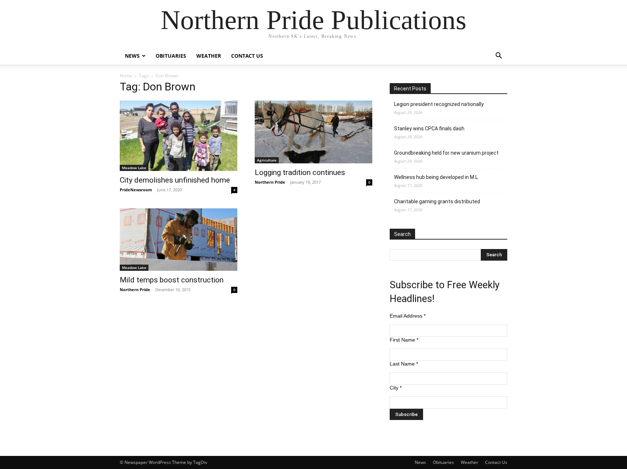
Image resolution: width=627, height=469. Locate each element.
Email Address (408, 316)
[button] (498, 56)
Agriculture (266, 160)
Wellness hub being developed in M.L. (436, 177)
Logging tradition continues (300, 172)
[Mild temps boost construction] (178, 239)
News (132, 55)
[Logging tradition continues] (313, 132)
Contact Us (247, 55)
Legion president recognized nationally (439, 104)
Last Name (404, 364)
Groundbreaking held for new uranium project (446, 153)
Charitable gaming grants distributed (437, 201)
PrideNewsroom (136, 189)
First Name (404, 340)
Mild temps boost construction (172, 280)
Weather (208, 55)
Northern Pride (270, 182)
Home (126, 76)
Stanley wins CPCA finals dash (429, 128)
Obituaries (171, 55)
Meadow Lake (134, 167)
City (396, 388)
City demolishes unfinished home (175, 180)
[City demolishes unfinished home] (178, 136)
